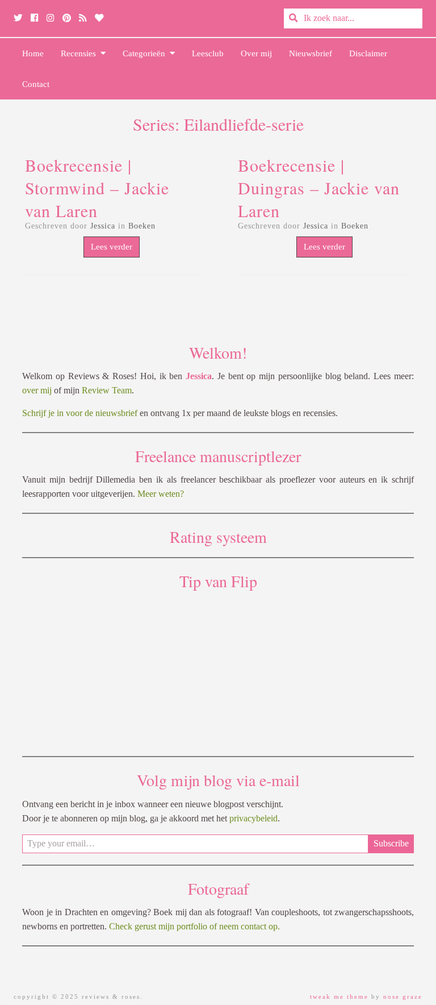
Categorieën (146, 53)
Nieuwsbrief (310, 53)
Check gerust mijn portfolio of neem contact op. (194, 926)
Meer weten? (160, 494)
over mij (37, 390)
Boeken (142, 226)
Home (33, 53)
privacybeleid (253, 818)
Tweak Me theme (339, 996)
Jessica (102, 226)
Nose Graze (402, 996)
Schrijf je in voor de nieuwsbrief (79, 413)
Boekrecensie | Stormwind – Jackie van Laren (97, 187)
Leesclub (208, 53)
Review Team (107, 390)
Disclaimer (368, 53)
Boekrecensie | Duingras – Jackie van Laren (319, 187)
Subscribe (391, 843)
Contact (35, 84)
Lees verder (111, 246)
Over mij (256, 53)
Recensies (80, 53)
